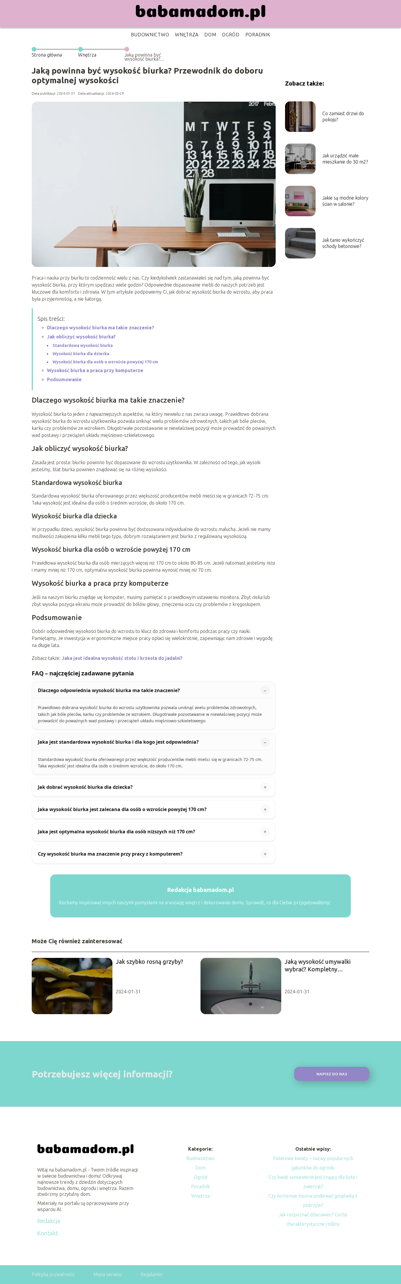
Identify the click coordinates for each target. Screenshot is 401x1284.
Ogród (231, 34)
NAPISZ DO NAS (331, 1074)
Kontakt (47, 1233)
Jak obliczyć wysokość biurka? (81, 336)
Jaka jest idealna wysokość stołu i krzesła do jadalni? (122, 658)
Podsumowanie (64, 379)
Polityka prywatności (53, 1274)
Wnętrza (186, 34)
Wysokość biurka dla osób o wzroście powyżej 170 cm (105, 362)
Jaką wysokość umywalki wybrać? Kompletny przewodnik (318, 965)
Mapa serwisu (107, 1274)
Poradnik (257, 34)
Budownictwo (150, 34)
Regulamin (151, 1274)
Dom (210, 34)
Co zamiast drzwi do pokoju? (343, 116)
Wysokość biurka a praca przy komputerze (95, 370)
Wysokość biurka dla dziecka (81, 353)
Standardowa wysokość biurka (83, 345)
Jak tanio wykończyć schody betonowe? (343, 243)
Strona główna (47, 54)
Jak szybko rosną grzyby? (149, 961)
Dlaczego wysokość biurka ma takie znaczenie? (100, 327)
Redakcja (48, 1220)
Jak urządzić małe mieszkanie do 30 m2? (345, 158)
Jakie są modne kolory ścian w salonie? (345, 201)
